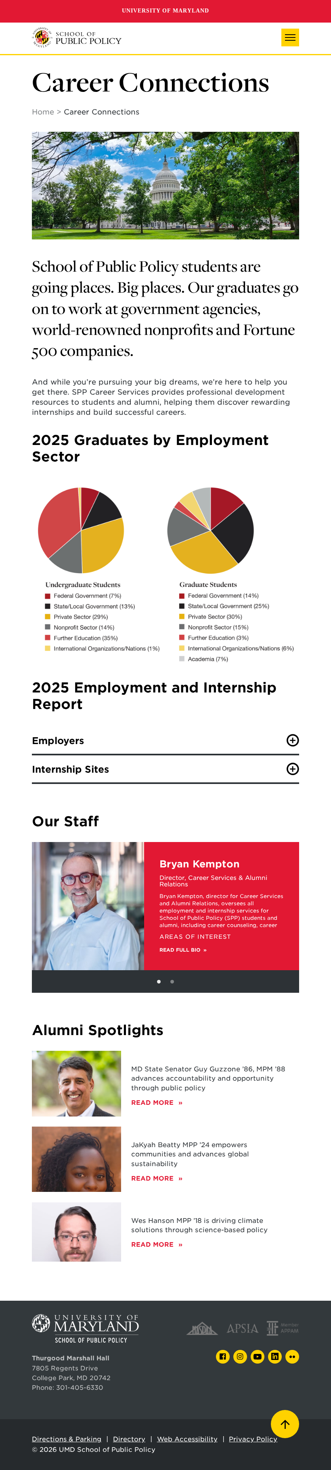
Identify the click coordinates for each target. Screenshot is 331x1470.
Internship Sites (70, 769)
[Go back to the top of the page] (285, 1424)
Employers (58, 740)
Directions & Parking (66, 1439)
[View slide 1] (159, 981)
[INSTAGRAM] (240, 1357)
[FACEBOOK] (223, 1357)
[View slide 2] (172, 981)
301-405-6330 (79, 1387)
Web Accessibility (187, 1439)
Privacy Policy (253, 1439)
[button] (290, 37)
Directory (129, 1439)
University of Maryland (165, 11)
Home (43, 112)
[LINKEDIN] (275, 1357)
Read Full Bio (180, 950)
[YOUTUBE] (257, 1357)
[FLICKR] (292, 1357)
